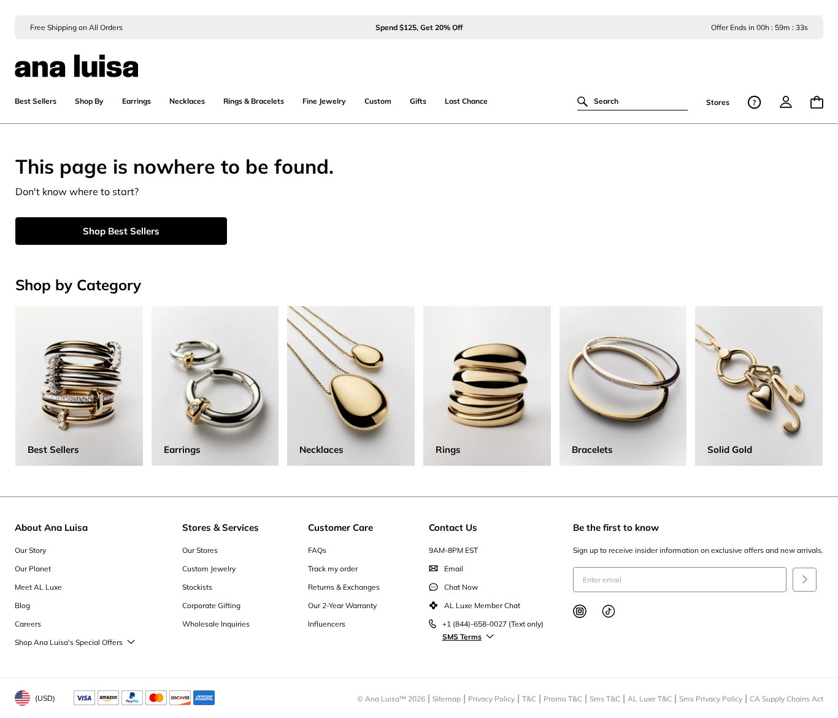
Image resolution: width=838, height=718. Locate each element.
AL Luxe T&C (650, 698)
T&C (529, 698)
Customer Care (340, 527)
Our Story (30, 550)
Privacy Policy (491, 698)
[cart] (816, 102)
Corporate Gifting (211, 605)
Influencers (326, 623)
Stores (717, 102)
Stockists (197, 587)
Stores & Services (220, 527)
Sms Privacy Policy (710, 698)
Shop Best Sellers (121, 231)
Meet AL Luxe (38, 587)
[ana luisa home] (419, 58)
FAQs (317, 550)
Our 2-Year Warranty (342, 605)
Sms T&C (605, 698)
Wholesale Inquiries (216, 623)
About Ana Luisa (51, 527)
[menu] (786, 102)
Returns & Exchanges (344, 587)
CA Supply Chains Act (786, 698)
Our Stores (200, 550)
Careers (28, 623)
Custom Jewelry (209, 568)
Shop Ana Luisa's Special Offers (69, 642)
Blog (22, 605)
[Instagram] (579, 611)
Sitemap (446, 698)
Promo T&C (563, 698)
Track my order (333, 568)
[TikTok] (608, 611)
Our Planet (33, 568)
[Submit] (805, 580)
